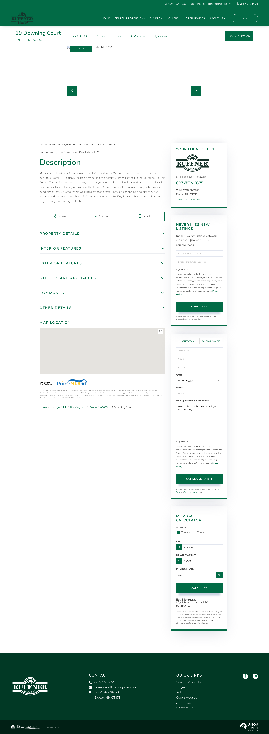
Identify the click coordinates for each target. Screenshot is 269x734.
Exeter (93, 407)
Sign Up (253, 3)
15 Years (200, 532)
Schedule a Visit (211, 341)
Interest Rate (185, 568)
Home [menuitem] (106, 18)
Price (179, 541)
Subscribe (199, 306)
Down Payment (186, 555)
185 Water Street (107, 695)
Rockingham (78, 407)
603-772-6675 (177, 3)
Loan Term (183, 527)
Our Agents (194, 199)
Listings (55, 407)
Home (43, 407)
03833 (104, 407)
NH (65, 407)
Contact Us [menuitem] (184, 708)
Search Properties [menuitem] (129, 18)
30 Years (185, 532)
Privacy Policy (53, 727)
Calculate (199, 588)
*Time (179, 387)
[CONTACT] (239, 36)
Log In (243, 3)
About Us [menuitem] (216, 18)
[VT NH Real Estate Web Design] (249, 727)
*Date (179, 374)
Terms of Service (190, 492)
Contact (245, 18)
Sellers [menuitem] (173, 18)
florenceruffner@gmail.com (212, 3)
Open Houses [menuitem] (195, 18)
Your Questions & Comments (192, 400)
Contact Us (181, 199)
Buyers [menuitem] (155, 18)
